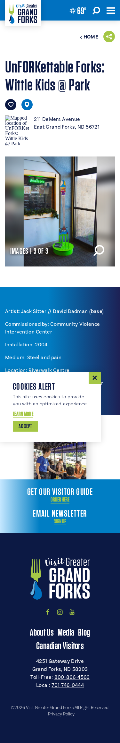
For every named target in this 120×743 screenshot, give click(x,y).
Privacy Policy (61, 714)
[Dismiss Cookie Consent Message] (95, 378)
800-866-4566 (72, 677)
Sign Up (60, 521)
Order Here (60, 499)
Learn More (23, 413)
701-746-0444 (68, 685)
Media (66, 632)
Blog (84, 632)
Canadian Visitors (60, 645)
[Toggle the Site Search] (96, 10)
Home (91, 36)
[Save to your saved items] (10, 104)
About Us (41, 632)
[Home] (23, 13)
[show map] (27, 104)
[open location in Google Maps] (17, 130)
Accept (25, 426)
